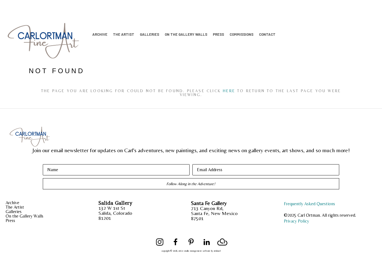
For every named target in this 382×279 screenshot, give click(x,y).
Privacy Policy (296, 221)
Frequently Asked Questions (309, 203)
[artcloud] (222, 242)
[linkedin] (206, 242)
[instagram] (159, 242)
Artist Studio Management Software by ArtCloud (199, 251)
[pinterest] (191, 242)
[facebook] (175, 242)
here (229, 91)
